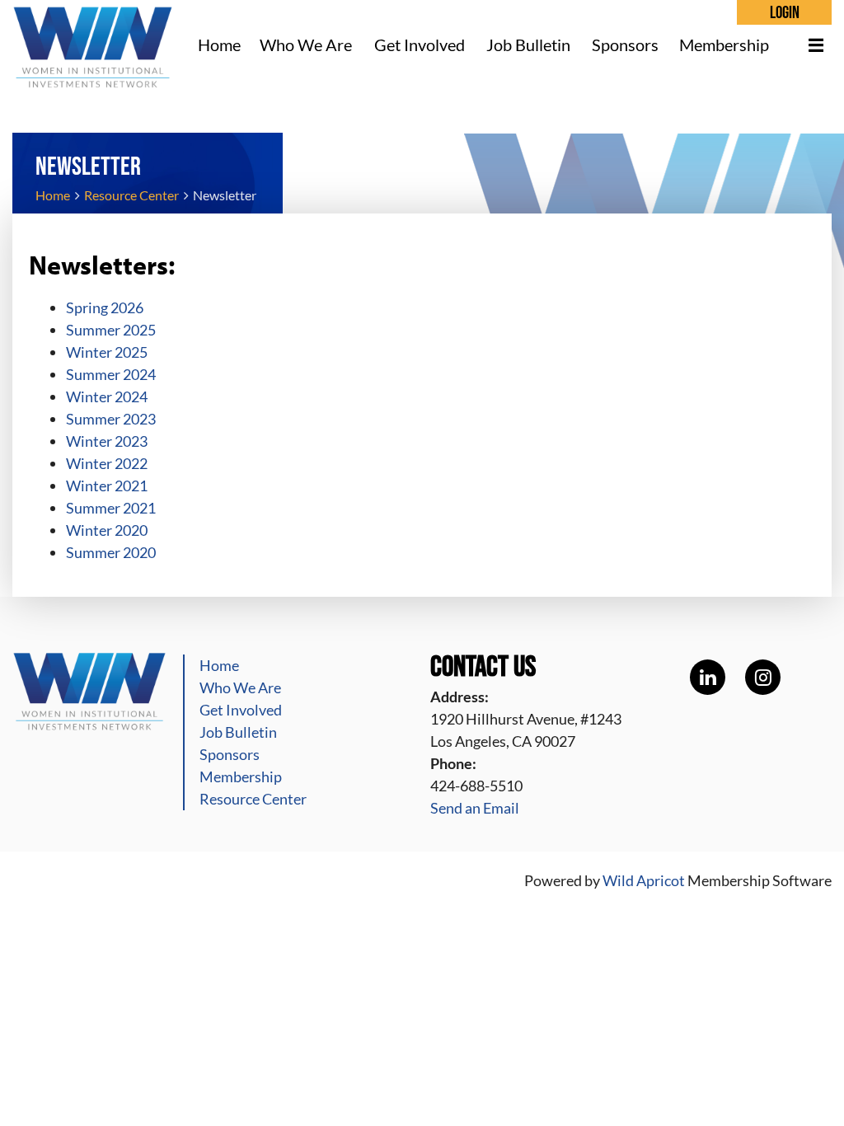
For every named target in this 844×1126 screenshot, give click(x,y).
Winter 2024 (107, 396)
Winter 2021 (107, 485)
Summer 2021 (111, 508)
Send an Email (474, 808)
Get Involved (240, 710)
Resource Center (131, 195)
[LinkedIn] (707, 677)
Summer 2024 (111, 374)
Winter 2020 (107, 530)
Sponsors (229, 754)
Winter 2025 (107, 352)
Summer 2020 (111, 552)
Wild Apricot (644, 880)
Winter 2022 (107, 463)
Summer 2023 (111, 419)
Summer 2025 (111, 330)
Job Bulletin (238, 732)
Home (52, 195)
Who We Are (240, 687)
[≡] (806, 45)
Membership (240, 776)
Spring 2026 (104, 307)
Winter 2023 (107, 441)
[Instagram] (763, 677)
